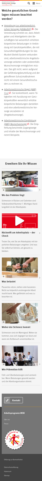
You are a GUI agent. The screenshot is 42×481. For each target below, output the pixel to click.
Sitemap (6, 475)
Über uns (7, 419)
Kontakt (16, 400)
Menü (38, 3)
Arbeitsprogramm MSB (14, 412)
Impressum (7, 471)
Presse (6, 423)
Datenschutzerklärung (11, 467)
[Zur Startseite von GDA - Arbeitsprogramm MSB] (10, 3)
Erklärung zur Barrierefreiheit (13, 459)
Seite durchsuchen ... (28, 3)
